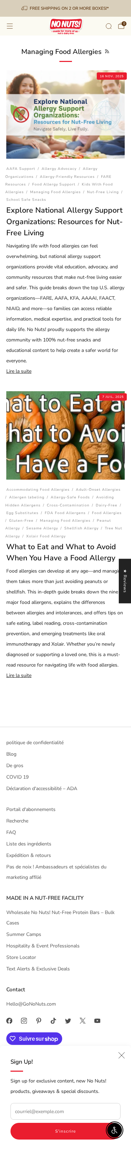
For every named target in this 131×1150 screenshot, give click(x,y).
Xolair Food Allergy (46, 536)
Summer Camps (23, 934)
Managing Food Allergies (55, 192)
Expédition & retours (28, 855)
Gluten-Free (21, 520)
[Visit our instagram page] (23, 1021)
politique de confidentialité (35, 742)
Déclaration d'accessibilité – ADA (41, 788)
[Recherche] (108, 26)
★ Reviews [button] (125, 581)
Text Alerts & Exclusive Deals (38, 969)
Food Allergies (107, 512)
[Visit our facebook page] (9, 1021)
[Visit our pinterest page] (38, 1021)
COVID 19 (17, 777)
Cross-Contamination (68, 505)
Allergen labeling (26, 497)
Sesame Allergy (42, 528)
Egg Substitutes (22, 512)
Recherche (17, 821)
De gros (14, 765)
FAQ (11, 832)
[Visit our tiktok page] (53, 1021)
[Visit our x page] (82, 1021)
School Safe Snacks (26, 199)
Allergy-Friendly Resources (67, 176)
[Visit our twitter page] (67, 1021)
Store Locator (21, 957)
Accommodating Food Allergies (38, 489)
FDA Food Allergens (65, 512)
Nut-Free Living (103, 192)
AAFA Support (20, 168)
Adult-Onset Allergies (98, 489)
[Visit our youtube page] (97, 1021)
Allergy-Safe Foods (70, 497)
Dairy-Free (106, 505)
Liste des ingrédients (28, 844)
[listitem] (65, 8)
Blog (11, 754)
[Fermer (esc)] (121, 1055)
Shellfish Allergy (81, 528)
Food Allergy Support (53, 184)
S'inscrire (65, 1131)
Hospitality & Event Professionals (43, 946)
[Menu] (9, 26)
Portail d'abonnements (31, 809)
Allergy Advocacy (59, 168)
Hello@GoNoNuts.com (31, 1004)
